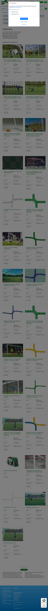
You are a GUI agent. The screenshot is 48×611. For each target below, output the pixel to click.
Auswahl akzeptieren (24, 21)
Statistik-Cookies (14, 11)
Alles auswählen (24, 18)
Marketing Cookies (14, 14)
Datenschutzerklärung (16, 7)
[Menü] (46, 599)
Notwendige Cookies (15, 9)
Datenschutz (24, 24)
